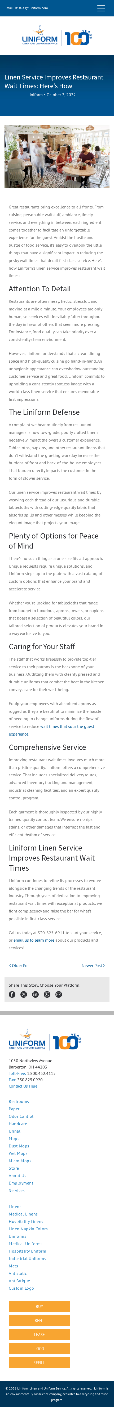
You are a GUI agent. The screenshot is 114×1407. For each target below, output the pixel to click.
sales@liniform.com (33, 8)
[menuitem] (57, 1206)
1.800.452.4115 (41, 1073)
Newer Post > (93, 965)
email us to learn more (34, 940)
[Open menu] (101, 8)
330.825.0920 (30, 1079)
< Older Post (20, 965)
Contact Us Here (23, 1086)
